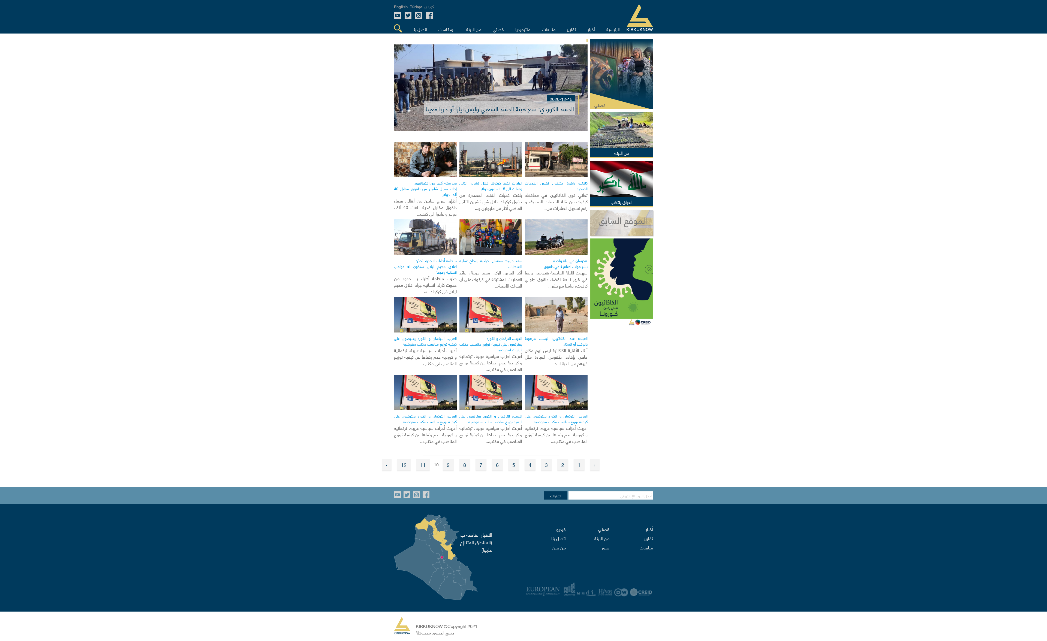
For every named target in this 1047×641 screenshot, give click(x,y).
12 (404, 464)
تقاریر (648, 538)
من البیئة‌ (601, 538)
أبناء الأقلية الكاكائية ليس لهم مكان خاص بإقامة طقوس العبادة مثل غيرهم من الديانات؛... (556, 356)
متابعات (646, 547)
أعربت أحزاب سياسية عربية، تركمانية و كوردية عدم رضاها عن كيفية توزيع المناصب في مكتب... (490, 362)
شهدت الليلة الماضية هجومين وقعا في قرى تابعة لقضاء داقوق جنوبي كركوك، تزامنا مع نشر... (556, 279)
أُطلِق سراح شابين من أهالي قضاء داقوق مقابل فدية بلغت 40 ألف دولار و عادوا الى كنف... (425, 207)
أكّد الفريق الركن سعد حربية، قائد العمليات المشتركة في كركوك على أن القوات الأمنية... (490, 279)
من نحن (559, 547)
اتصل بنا (558, 538)
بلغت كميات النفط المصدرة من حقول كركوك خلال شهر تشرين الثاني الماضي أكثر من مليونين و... (490, 201)
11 (423, 464)
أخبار (649, 529)
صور (605, 547)
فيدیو (561, 529)
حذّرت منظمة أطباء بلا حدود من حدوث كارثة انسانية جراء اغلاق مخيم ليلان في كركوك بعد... (425, 284)
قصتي (603, 529)
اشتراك (555, 495)
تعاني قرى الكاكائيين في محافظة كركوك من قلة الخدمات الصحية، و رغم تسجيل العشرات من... (556, 201)
